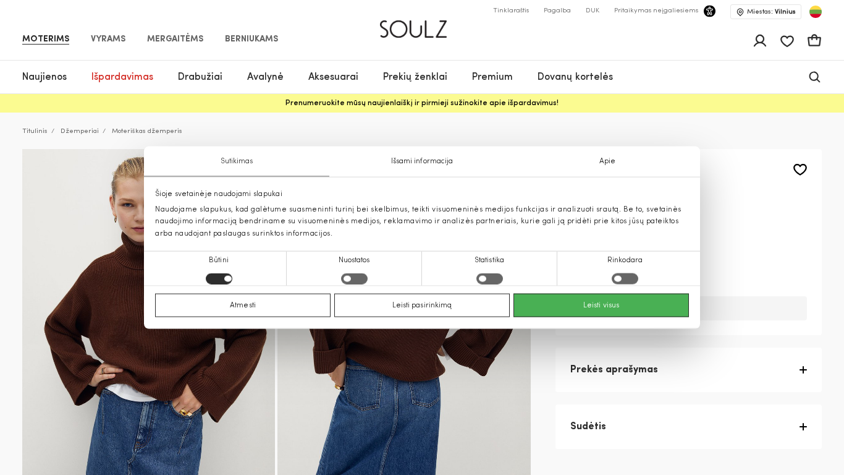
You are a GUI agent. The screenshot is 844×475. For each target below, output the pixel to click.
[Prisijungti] (760, 40)
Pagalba (557, 10)
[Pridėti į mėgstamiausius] (800, 170)
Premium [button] (492, 77)
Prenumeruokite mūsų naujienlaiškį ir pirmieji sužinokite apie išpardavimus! (422, 103)
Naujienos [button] (44, 77)
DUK (592, 10)
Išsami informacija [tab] (422, 161)
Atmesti (243, 305)
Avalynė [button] (265, 77)
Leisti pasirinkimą (422, 305)
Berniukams (251, 39)
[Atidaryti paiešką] (815, 77)
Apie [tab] (607, 161)
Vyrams (108, 39)
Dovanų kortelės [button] (575, 77)
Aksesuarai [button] (333, 77)
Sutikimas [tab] (237, 161)
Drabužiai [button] (200, 77)
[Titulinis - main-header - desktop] (422, 24)
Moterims (45, 39)
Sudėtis (588, 427)
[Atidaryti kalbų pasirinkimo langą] (815, 12)
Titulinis (35, 131)
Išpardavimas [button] (122, 77)
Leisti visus (601, 305)
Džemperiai (80, 131)
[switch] (354, 278)
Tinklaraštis (511, 10)
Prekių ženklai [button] (415, 77)
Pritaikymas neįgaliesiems (656, 10)
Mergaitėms (175, 39)
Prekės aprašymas (614, 370)
